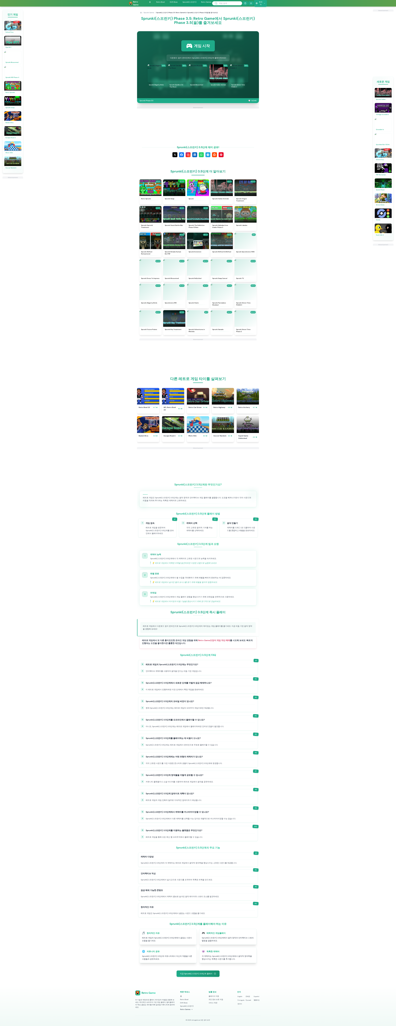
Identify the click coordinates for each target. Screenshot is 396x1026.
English (240, 996)
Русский (248, 1000)
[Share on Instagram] (188, 154)
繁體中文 (257, 1000)
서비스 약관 (213, 1003)
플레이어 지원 (214, 996)
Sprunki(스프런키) (189, 2)
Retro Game (204, 640)
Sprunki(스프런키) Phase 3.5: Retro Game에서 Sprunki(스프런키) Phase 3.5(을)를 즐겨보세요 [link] (187, 12)
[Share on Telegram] (207, 154)
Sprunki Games (149, 12)
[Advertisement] (12, 209)
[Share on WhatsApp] (201, 154)
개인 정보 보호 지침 (216, 999)
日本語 (248, 996)
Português (241, 1000)
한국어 (240, 1004)
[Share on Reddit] (214, 154)
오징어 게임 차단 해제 (220, 640)
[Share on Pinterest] (221, 154)
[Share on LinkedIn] (194, 154)
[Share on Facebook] (181, 154)
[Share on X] (174, 154)
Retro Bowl (160, 2)
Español (256, 996)
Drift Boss (173, 2)
